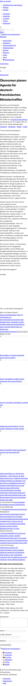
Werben (5, 7)
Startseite (3, 332)
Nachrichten (7, 41)
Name (2, 631)
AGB (4, 683)
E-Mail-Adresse (6, 635)
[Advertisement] (14, 291)
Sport (5, 57)
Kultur (5, 55)
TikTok (5, 21)
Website (3, 641)
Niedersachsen (8, 48)
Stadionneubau (9, 505)
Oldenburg (6, 43)
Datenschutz (7, 681)
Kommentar (4, 617)
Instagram (6, 16)
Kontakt (5, 10)
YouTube (6, 18)
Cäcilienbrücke (19, 505)
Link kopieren (24, 331)
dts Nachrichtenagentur (19, 119)
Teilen (19, 331)
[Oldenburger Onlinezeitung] (10, 649)
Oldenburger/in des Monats (12, 5)
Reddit (19, 127)
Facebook (6, 14)
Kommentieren (12, 332)
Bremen (5, 50)
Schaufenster (9, 60)
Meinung (6, 52)
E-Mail (25, 127)
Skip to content (5, 1)
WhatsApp (6, 23)
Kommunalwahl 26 (9, 45)
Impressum (7, 678)
